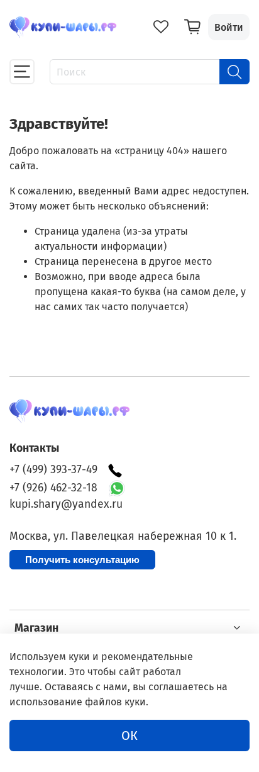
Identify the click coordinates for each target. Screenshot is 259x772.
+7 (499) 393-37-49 (53, 469)
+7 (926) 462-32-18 (53, 488)
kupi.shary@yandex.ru (66, 504)
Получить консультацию (82, 559)
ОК (129, 735)
